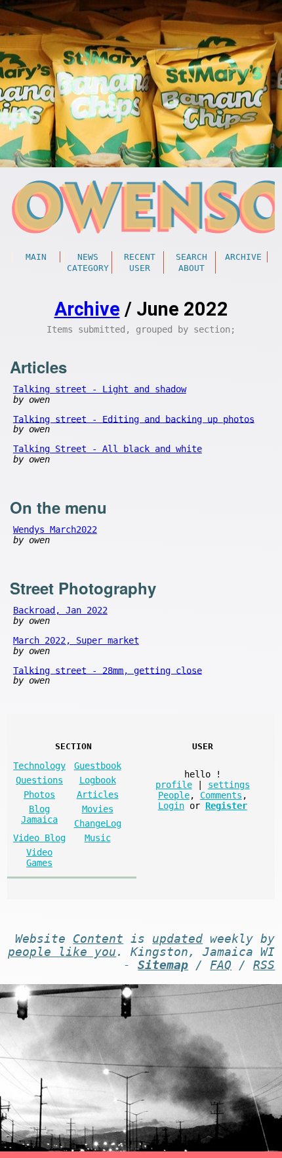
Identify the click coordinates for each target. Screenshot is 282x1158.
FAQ (221, 965)
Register (226, 805)
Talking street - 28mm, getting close (107, 670)
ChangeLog (97, 823)
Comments (221, 795)
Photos (39, 794)
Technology (39, 765)
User (139, 268)
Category (88, 268)
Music (98, 838)
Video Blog (39, 838)
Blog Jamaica (39, 814)
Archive (243, 257)
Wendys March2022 (55, 529)
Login (171, 805)
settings (229, 784)
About (191, 268)
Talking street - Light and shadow (99, 389)
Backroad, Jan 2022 (60, 610)
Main (36, 257)
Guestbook (97, 765)
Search (191, 257)
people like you (62, 952)
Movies (97, 809)
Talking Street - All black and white (107, 449)
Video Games (39, 857)
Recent (139, 257)
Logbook (97, 780)
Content (98, 938)
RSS (264, 965)
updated (177, 938)
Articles (98, 794)
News (87, 257)
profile (173, 784)
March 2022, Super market (76, 640)
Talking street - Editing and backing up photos (133, 418)
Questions (39, 780)
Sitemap (163, 965)
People (174, 795)
